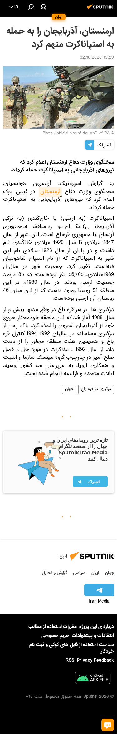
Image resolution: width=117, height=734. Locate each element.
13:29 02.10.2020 (97, 58)
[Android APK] (92, 679)
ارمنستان (50, 192)
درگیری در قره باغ (96, 389)
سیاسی (79, 572)
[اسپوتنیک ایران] (101, 10)
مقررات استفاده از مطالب (52, 626)
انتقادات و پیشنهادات (93, 636)
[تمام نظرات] (107, 725)
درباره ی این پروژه (96, 626)
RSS (70, 660)
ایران (95, 572)
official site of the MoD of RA (83, 133)
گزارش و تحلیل (54, 572)
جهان (69, 389)
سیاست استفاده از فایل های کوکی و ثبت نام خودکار (71, 648)
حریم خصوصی (55, 635)
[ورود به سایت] (43, 7)
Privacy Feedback (95, 660)
